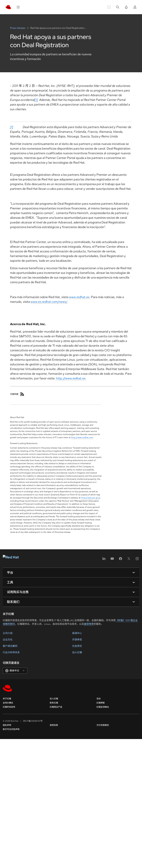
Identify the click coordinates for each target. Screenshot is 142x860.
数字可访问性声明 (11, 729)
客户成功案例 (10, 646)
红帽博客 (100, 702)
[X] (129, 560)
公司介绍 (7, 633)
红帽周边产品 (56, 707)
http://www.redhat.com (82, 437)
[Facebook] (120, 560)
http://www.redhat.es (70, 378)
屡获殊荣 (89, 624)
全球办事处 (8, 702)
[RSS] (22, 394)
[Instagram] (137, 560)
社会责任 (77, 646)
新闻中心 (77, 633)
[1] (36, 100)
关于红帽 (7, 698)
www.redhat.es (79, 297)
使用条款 (54, 725)
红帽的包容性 (9, 707)
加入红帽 (77, 652)
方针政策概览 (102, 725)
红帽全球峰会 (102, 707)
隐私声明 (7, 725)
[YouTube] (112, 560)
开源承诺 (77, 639)
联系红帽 (54, 702)
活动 (98, 698)
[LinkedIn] (104, 560)
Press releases (18, 27)
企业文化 (7, 639)
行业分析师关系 (11, 652)
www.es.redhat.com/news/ (49, 302)
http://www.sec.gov (90, 497)
